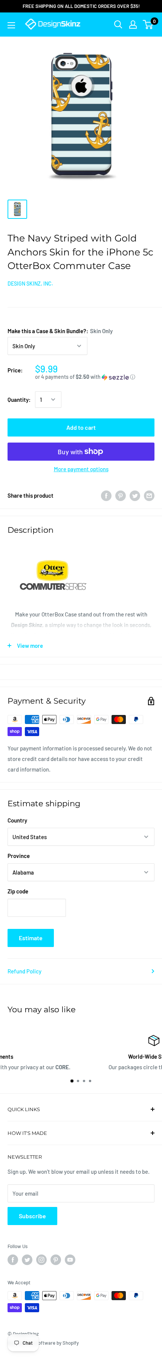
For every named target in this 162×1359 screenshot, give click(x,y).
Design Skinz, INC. (30, 283)
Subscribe (32, 1215)
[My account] (133, 24)
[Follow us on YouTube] (70, 1259)
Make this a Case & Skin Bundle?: (60, 330)
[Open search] (118, 24)
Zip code (18, 891)
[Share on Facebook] (106, 495)
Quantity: (19, 399)
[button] (94, 377)
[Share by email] (149, 495)
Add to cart (81, 427)
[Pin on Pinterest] (120, 495)
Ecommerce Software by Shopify (43, 1343)
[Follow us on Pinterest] (55, 1259)
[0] (148, 24)
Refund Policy (24, 971)
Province (19, 855)
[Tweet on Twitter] (135, 495)
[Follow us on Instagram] (41, 1259)
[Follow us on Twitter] (27, 1259)
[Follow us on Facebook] (13, 1259)
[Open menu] (11, 25)
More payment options (81, 469)
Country (17, 820)
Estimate (31, 937)
